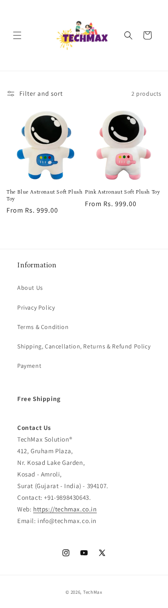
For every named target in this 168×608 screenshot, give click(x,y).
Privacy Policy (36, 307)
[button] (17, 35)
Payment (29, 366)
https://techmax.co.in (65, 509)
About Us (30, 287)
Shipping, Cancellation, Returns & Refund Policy (83, 346)
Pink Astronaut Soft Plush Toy (122, 192)
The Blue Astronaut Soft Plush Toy (44, 195)
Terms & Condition (42, 327)
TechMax (93, 592)
